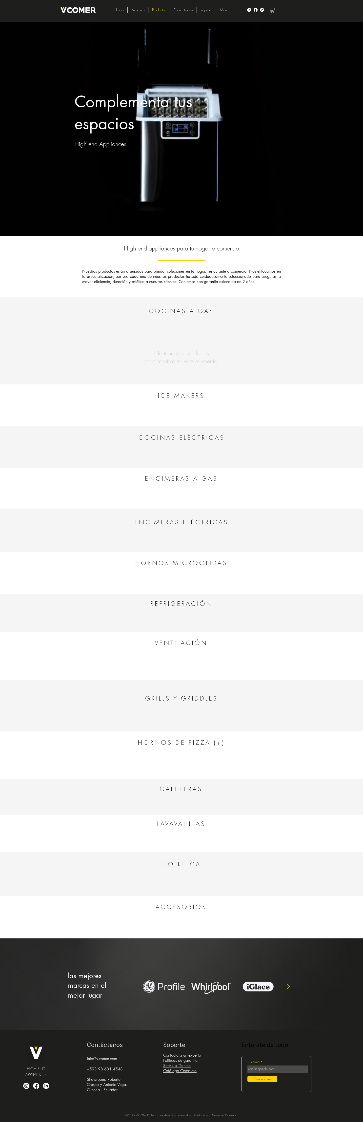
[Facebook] (256, 10)
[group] (181, 412)
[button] (272, 10)
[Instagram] (249, 10)
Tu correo (253, 1062)
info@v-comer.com (102, 1058)
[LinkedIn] (262, 10)
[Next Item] (288, 987)
